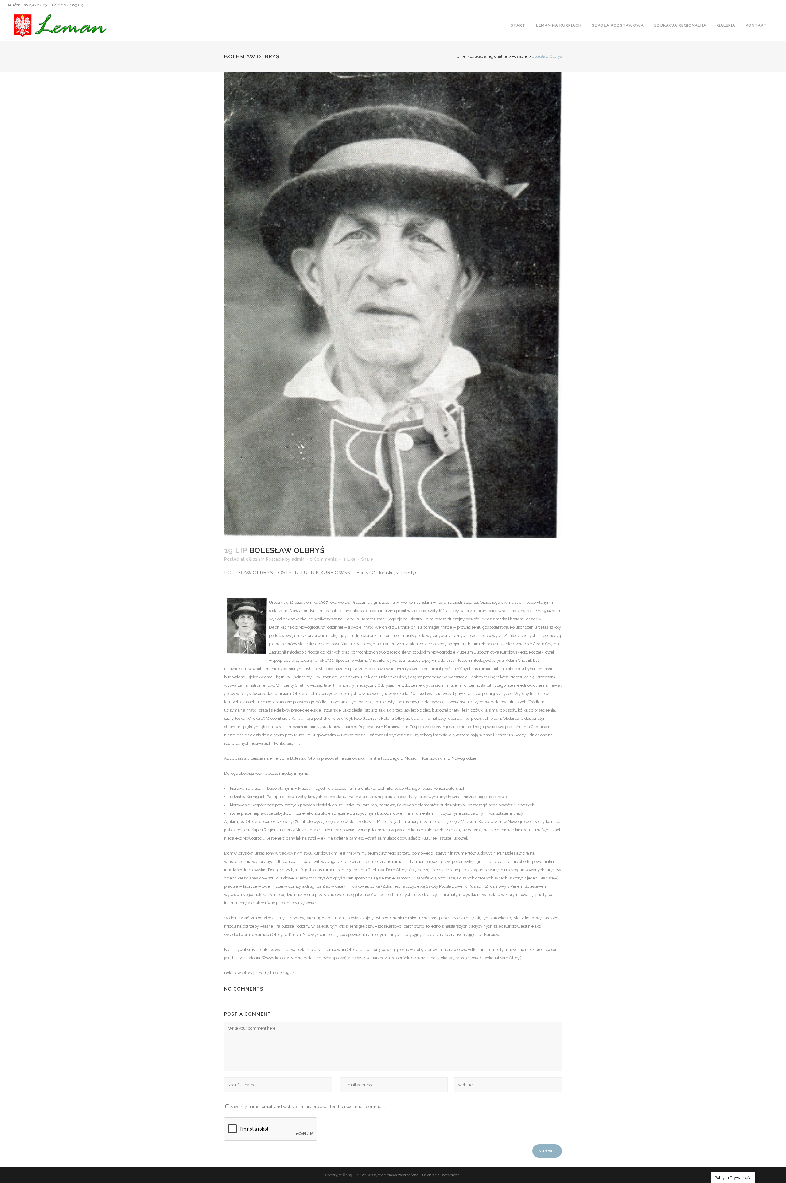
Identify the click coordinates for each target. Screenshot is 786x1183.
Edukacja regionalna (488, 56)
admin (298, 559)
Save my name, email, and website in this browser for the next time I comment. (308, 1106)
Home (459, 56)
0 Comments (323, 559)
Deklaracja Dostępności (441, 1175)
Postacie (519, 56)
